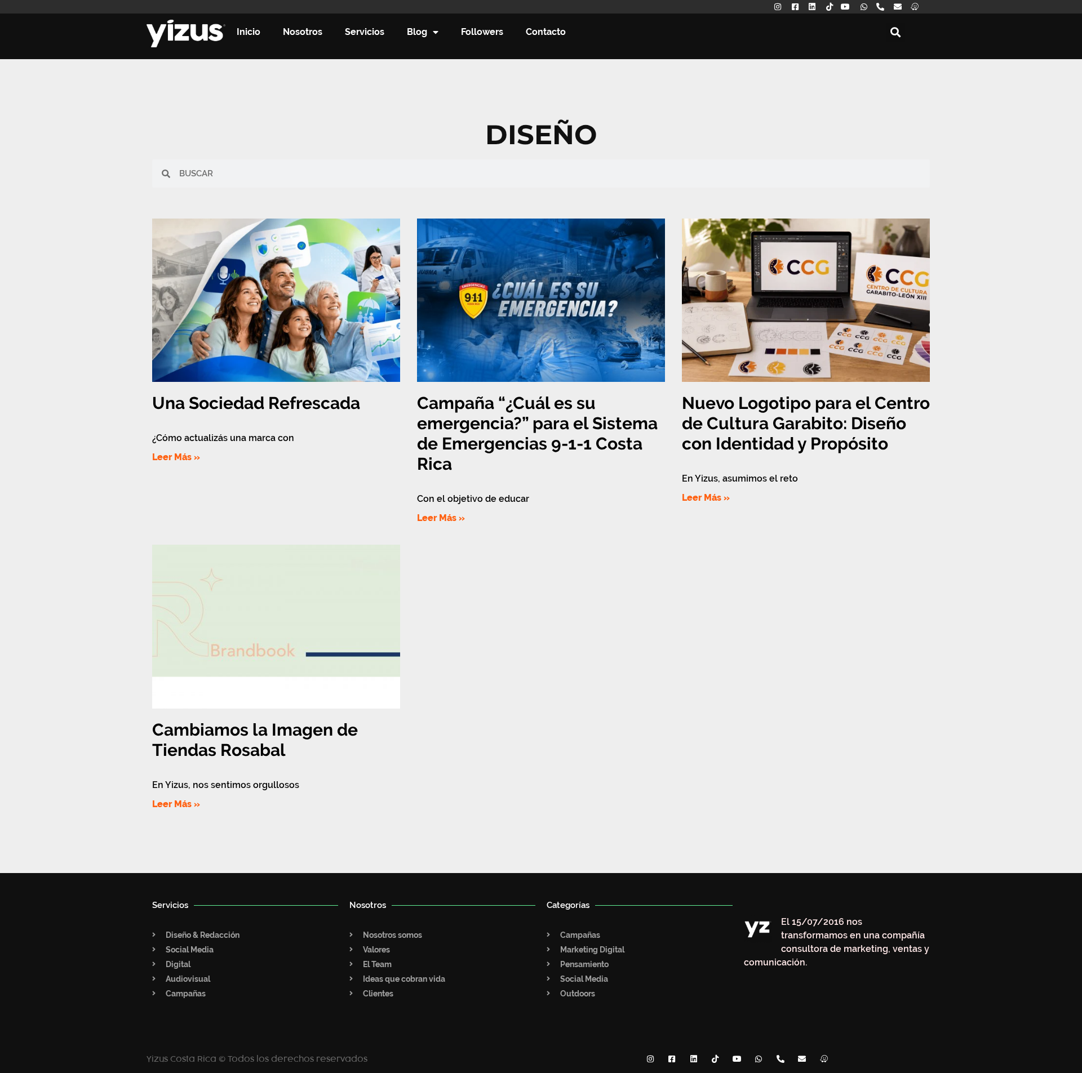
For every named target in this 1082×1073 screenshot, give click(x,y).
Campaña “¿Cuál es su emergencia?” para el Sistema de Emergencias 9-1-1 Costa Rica (537, 433)
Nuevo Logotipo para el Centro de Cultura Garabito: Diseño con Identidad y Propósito (806, 423)
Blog (417, 31)
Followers (482, 31)
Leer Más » (176, 457)
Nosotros (302, 31)
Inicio (248, 31)
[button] (895, 32)
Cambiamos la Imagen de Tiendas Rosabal (255, 740)
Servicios (364, 31)
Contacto (546, 31)
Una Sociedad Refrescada (256, 403)
